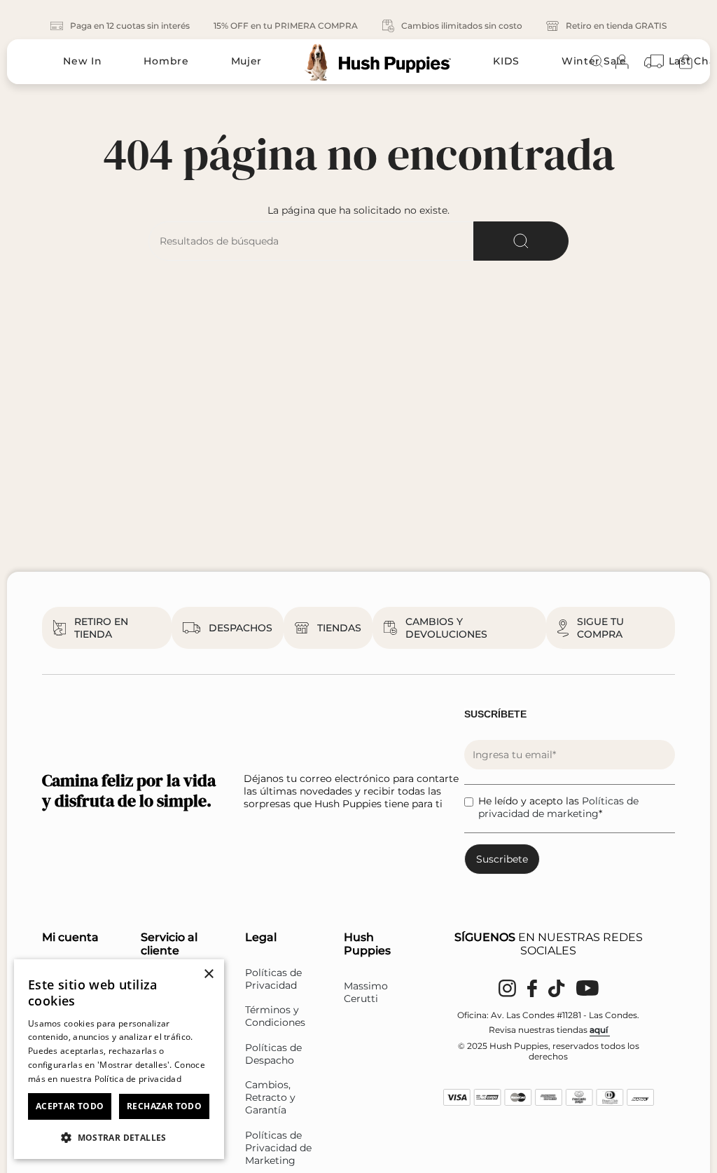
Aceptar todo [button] (70, 1106)
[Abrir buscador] (596, 61)
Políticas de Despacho (273, 1053)
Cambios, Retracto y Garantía (270, 1097)
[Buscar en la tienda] (521, 241)
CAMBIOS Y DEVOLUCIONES (446, 627)
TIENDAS (339, 628)
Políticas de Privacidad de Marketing (278, 1148)
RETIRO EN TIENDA (101, 627)
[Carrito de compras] (685, 61)
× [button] (208, 974)
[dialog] (119, 1059)
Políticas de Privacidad (273, 979)
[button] (119, 1137)
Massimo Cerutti (366, 992)
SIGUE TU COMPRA (600, 627)
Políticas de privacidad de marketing (558, 807)
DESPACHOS (240, 628)
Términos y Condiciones (275, 1016)
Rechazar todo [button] (164, 1106)
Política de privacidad (138, 1079)
